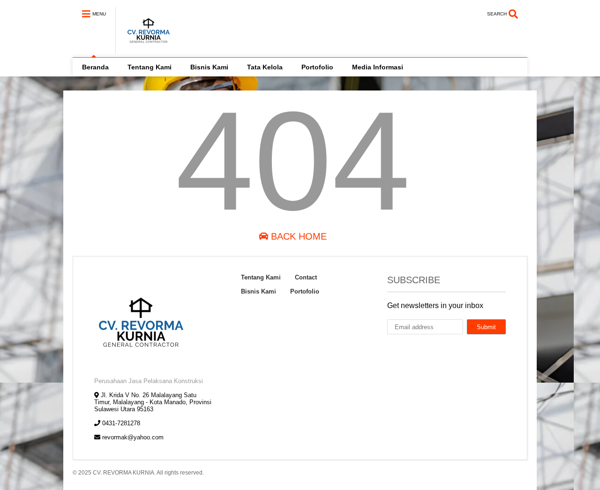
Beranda (95, 67)
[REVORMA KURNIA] (143, 50)
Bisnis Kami (209, 67)
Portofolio (317, 67)
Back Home (297, 236)
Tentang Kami (150, 67)
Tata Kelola (265, 67)
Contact (306, 277)
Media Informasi (377, 67)
